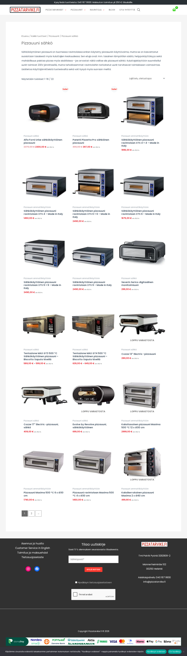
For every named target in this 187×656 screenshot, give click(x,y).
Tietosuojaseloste (32, 557)
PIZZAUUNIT (77, 9)
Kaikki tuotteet (39, 36)
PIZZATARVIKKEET (54, 9)
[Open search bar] (138, 9)
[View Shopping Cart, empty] (174, 9)
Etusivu (25, 36)
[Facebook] (37, 568)
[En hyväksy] (183, 651)
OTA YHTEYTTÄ (127, 9)
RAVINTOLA (96, 9)
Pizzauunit (54, 36)
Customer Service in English (32, 548)
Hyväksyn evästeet (156, 651)
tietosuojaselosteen (100, 582)
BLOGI (112, 9)
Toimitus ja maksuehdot (32, 552)
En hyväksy (174, 651)
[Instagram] (28, 568)
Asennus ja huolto (32, 543)
